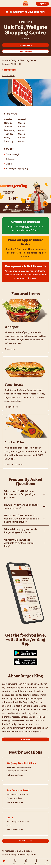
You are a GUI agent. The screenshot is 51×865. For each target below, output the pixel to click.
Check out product (13, 464)
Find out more (11, 406)
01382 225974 (8, 75)
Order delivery (25, 51)
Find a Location (25, 841)
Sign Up (42, 3)
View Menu (25, 739)
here (34, 278)
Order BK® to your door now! (29, 11)
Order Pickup (25, 45)
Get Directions (9, 69)
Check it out (10, 349)
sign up (25, 226)
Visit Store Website (15, 775)
